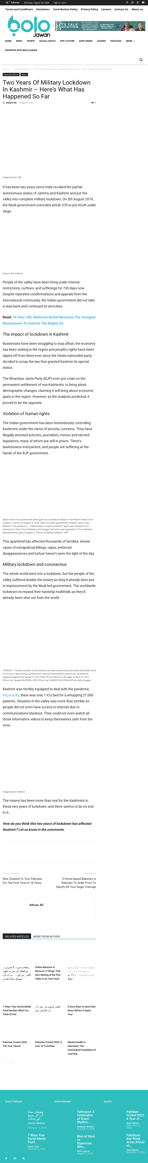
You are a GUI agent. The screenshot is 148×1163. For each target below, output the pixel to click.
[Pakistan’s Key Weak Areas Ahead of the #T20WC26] (112, 1141)
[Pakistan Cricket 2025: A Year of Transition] (49, 1029)
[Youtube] (143, 3)
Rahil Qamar (83, 1151)
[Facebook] (127, 3)
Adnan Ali (11, 102)
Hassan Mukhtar (36, 1123)
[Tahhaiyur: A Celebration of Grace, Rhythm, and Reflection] (63, 1118)
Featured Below (21, 69)
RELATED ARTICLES (17, 936)
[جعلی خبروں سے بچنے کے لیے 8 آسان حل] (49, 993)
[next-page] (11, 1061)
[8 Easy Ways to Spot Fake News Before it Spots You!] (82, 993)
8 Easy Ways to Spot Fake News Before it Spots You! (82, 1010)
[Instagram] (132, 3)
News (24, 74)
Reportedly (11, 695)
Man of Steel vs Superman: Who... (86, 1142)
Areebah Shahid (85, 1126)
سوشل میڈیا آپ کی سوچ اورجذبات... (35, 1115)
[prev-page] (5, 1061)
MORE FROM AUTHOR (46, 936)
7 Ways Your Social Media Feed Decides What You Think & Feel (17, 1010)
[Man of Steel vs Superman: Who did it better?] (63, 1142)
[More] (42, 111)
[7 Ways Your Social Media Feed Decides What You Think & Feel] (17, 993)
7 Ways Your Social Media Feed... (37, 1138)
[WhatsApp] (33, 111)
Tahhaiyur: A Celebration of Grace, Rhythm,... (86, 1117)
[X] (137, 3)
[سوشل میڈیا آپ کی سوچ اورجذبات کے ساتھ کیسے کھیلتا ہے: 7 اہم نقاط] (82, 954)
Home (6, 69)
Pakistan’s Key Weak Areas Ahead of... (135, 1140)
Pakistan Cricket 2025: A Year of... (135, 1115)
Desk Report (132, 1123)
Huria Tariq (33, 1146)
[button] (140, 59)
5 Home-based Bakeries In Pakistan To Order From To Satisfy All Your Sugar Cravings (76, 883)
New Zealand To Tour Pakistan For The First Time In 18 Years (22, 881)
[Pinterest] (24, 111)
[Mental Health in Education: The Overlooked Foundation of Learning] (82, 1029)
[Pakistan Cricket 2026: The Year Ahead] (17, 1029)
